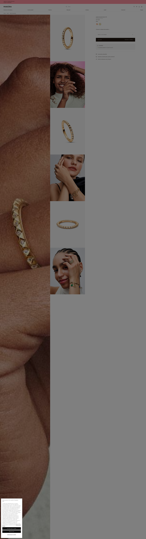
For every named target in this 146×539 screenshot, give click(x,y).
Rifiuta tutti (11, 531)
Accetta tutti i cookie (11, 528)
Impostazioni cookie (11, 534)
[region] (11, 518)
